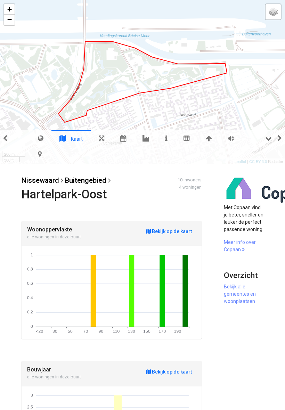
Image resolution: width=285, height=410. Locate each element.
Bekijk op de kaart (171, 231)
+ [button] (9, 9)
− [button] (9, 19)
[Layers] (273, 11)
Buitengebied (85, 180)
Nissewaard (40, 180)
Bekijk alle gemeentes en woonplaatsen (240, 294)
